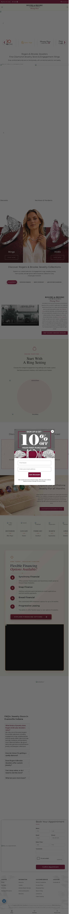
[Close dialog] (52, 431)
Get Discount (34, 475)
